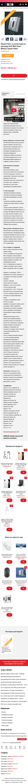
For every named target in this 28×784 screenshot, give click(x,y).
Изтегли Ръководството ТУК (11, 431)
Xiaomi (9, 61)
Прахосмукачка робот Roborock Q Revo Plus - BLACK (21, 493)
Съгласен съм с (11, 742)
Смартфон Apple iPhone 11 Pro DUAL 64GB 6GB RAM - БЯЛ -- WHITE (7, 493)
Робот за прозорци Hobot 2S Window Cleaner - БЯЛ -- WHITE (7, 609)
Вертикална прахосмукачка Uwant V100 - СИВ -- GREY (7, 464)
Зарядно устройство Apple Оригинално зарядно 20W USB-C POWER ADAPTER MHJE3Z (7, 521)
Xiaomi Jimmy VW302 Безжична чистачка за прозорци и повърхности (21, 556)
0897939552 (10, 759)
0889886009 (15, 756)
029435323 (21, 756)
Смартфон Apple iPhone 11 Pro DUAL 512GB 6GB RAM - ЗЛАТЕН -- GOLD (21, 465)
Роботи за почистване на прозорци (17, 79)
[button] (11, 34)
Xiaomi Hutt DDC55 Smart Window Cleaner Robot (7, 555)
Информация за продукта (5, 93)
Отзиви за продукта (20, 94)
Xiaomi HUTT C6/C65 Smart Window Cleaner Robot (21, 581)
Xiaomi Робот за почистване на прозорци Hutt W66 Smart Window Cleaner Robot (6, 649)
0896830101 (15, 764)
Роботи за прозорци (7, 8)
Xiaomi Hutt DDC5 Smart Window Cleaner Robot (7, 581)
